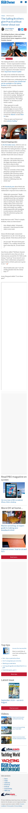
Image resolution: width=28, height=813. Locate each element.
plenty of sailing (12, 121)
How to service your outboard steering (18, 718)
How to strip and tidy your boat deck (18, 728)
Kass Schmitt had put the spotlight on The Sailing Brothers (13, 83)
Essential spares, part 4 (9, 670)
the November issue (9, 145)
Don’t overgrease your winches (12, 661)
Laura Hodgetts (9, 28)
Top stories (9, 58)
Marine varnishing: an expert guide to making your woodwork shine (12, 528)
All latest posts (10, 15)
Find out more (14, 708)
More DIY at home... (12, 508)
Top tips (5, 645)
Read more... (14, 557)
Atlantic (13, 114)
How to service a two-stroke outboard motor (19, 737)
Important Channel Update (13, 71)
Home (3, 15)
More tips (14, 674)
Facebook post (9, 186)
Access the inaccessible (19, 648)
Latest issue (7, 680)
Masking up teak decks (9, 663)
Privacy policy (10, 806)
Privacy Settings (18, 806)
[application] (14, 49)
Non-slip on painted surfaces (11, 658)
